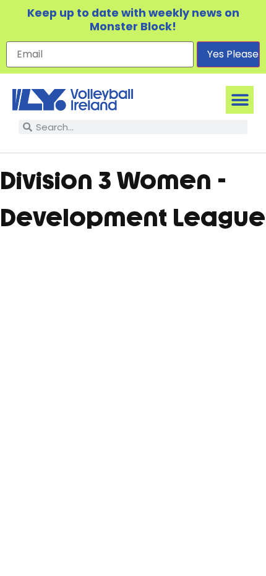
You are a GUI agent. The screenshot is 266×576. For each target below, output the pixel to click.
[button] (240, 100)
